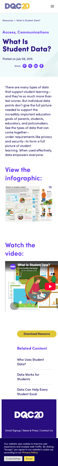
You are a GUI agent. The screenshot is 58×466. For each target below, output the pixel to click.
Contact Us (46, 430)
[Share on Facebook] (41, 66)
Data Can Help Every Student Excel (32, 391)
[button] (52, 6)
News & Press (30, 430)
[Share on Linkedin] (36, 66)
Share (18, 65)
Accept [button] (29, 458)
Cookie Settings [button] (13, 458)
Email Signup (13, 430)
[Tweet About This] (30, 66)
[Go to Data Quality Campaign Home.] (17, 6)
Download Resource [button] (37, 334)
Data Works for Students (28, 376)
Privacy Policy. (30, 452)
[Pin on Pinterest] (25, 66)
